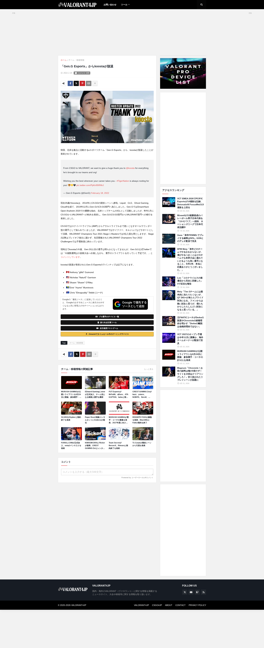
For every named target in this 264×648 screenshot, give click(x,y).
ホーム (64, 60)
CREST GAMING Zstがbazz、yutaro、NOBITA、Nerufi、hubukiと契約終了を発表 (142, 395)
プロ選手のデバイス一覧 (109, 317)
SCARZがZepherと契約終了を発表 (71, 418)
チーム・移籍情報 (76, 60)
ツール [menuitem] (124, 4)
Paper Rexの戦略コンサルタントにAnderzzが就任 (95, 420)
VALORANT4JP (141, 605)
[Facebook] (70, 83)
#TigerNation (123, 181)
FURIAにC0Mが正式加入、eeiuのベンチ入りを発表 (71, 445)
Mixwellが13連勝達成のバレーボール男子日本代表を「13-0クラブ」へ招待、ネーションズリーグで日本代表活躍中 (190, 221)
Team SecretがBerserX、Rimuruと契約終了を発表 (118, 445)
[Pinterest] (82, 83)
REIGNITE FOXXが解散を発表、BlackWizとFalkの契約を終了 (142, 420)
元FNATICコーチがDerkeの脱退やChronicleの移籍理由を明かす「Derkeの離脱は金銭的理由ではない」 (190, 322)
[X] (76, 83)
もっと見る (148, 369)
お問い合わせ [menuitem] (110, 4)
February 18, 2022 (100, 193)
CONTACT (180, 605)
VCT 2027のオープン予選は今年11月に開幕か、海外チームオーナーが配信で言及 (190, 339)
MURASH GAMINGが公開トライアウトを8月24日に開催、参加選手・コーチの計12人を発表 (71, 395)
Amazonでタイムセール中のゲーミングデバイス (109, 334)
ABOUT (168, 605)
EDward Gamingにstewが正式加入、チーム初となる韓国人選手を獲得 (95, 394)
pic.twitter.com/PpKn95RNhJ (90, 185)
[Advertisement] (183, 138)
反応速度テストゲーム (109, 328)
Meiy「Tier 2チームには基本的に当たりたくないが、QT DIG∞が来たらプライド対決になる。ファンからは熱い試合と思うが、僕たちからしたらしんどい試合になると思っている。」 (190, 300)
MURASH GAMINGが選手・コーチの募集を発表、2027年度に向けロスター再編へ (119, 420)
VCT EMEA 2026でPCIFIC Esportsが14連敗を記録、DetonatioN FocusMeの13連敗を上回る (190, 203)
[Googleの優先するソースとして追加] (130, 304)
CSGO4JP (157, 605)
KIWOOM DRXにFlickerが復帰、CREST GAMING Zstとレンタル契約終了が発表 (95, 446)
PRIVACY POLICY (197, 605)
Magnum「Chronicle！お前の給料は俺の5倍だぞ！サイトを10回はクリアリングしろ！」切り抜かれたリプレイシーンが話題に (190, 374)
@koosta (130, 168)
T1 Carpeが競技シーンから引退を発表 (141, 444)
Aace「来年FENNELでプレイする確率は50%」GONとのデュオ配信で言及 (190, 238)
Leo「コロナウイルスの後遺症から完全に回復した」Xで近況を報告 (190, 281)
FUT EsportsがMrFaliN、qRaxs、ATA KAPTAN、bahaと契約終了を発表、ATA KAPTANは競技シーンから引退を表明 (119, 395)
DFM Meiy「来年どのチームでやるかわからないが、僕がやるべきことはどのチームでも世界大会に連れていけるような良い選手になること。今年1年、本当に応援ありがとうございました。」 (190, 259)
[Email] (88, 83)
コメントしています (70, 257)
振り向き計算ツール (108, 322)
